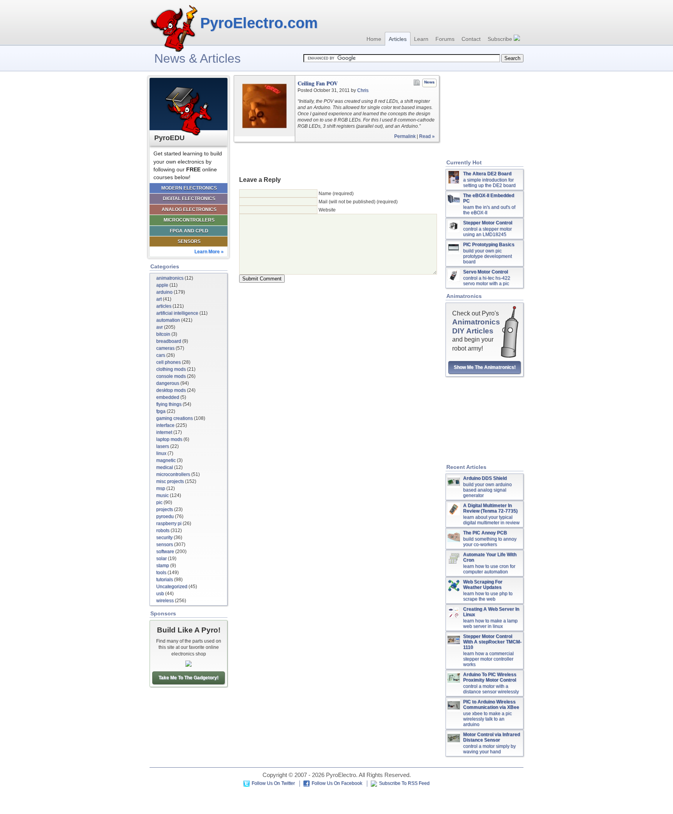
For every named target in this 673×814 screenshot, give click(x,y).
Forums (445, 39)
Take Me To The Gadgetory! (188, 677)
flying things (168, 404)
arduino (164, 292)
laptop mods (169, 439)
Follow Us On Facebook (337, 783)
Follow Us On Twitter (273, 783)
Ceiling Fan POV (318, 83)
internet (164, 432)
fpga (161, 411)
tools (161, 572)
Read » (427, 136)
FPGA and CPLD (189, 231)
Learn (421, 39)
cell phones (168, 362)
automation (168, 320)
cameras (165, 348)
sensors (164, 544)
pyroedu (165, 516)
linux (161, 453)
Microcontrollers (189, 220)
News (429, 82)
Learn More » (209, 251)
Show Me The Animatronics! (485, 367)
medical (164, 467)
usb (160, 593)
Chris (362, 90)
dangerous (167, 383)
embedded (167, 397)
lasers (162, 446)
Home (373, 39)
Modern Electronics (189, 188)
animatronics (169, 278)
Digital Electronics (189, 198)
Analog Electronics (189, 209)
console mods (171, 376)
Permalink (405, 136)
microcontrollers (173, 474)
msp (160, 488)
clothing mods (171, 369)
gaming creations (174, 418)
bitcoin (163, 334)
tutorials (164, 579)
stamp (162, 565)
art (159, 299)
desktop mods (171, 390)
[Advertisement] (336, 158)
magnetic (166, 460)
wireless (165, 600)
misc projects (170, 481)
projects (164, 509)
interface (165, 425)
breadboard (168, 341)
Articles (398, 39)
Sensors (189, 241)
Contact (471, 39)
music (162, 495)
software (165, 551)
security (164, 537)
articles (163, 306)
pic (159, 502)
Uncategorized (171, 586)
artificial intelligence (177, 313)
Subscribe (501, 39)
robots (162, 530)
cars (160, 355)
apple (162, 285)
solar (161, 558)
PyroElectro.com (259, 23)
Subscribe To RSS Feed (404, 783)
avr (159, 327)
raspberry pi (168, 523)
